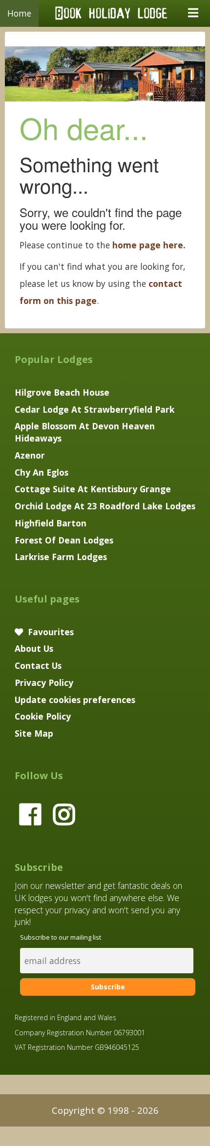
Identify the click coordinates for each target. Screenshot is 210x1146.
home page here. (149, 245)
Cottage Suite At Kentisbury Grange (93, 489)
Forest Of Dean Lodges (64, 540)
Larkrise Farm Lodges (61, 557)
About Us (34, 648)
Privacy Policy (44, 682)
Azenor (30, 455)
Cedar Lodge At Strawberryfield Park (94, 409)
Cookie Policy (43, 716)
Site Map (34, 733)
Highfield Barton (50, 523)
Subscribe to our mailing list (60, 937)
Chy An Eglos (41, 472)
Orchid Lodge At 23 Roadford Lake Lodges (105, 506)
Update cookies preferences (75, 699)
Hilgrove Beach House (62, 392)
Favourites (49, 632)
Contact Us (38, 665)
